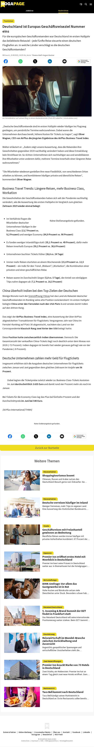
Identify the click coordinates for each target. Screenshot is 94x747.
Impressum (35, 741)
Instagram (36, 734)
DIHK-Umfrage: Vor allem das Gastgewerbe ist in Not (59, 585)
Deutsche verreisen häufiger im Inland (65, 502)
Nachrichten (63, 10)
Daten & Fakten (9, 732)
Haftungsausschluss (51, 741)
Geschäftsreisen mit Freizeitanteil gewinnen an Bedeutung (62, 531)
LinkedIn (86, 732)
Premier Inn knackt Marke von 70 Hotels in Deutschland (65, 666)
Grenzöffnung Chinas (39, 295)
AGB (41, 741)
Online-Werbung (25, 732)
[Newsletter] (81, 4)
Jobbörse (29, 10)
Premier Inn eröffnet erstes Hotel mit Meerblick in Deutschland (63, 558)
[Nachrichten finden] (85, 4)
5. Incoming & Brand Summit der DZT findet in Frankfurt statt (64, 612)
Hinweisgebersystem (66, 741)
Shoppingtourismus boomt (58, 475)
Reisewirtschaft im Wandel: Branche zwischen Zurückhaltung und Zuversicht (63, 640)
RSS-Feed (59, 734)
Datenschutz (25, 741)
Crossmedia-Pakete (42, 732)
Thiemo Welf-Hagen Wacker (43, 55)
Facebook (76, 732)
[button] (90, 4)
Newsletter (47, 734)
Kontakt (66, 732)
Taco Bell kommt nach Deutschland (62, 692)
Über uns (56, 732)
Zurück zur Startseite (47, 448)
